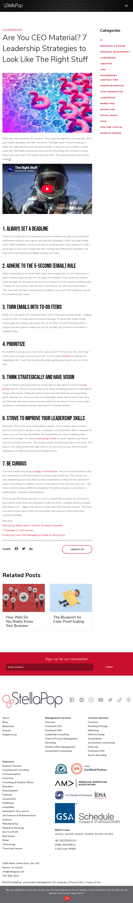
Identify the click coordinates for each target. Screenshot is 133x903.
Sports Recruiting (97, 755)
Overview (50, 722)
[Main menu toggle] (126, 5)
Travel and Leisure (12, 848)
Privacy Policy (76, 882)
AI (101, 40)
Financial (7, 794)
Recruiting (107, 109)
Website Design (110, 133)
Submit (109, 667)
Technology (8, 844)
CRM (102, 69)
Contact (6, 730)
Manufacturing (10, 823)
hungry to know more (45, 471)
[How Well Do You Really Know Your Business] (24, 597)
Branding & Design (112, 46)
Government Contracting (58, 751)
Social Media (108, 115)
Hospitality (8, 807)
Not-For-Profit (10, 832)
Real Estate (8, 836)
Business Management (115, 52)
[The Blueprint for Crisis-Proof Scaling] (71, 597)
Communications (11, 774)
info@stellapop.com (13, 871)
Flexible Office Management (60, 746)
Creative (106, 63)
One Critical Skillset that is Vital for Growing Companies (32, 525)
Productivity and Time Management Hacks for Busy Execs (33, 535)
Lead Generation (111, 91)
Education (7, 786)
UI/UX (103, 121)
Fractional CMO (53, 730)
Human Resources (112, 85)
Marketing (107, 103)
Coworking (107, 58)
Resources (8, 726)
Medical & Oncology (13, 827)
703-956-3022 (10, 875)
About (5, 717)
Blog (5, 722)
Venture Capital (111, 127)
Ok (67, 898)
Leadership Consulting (57, 734)
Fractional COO (53, 726)
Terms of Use (93, 882)
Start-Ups (93, 746)
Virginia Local (9, 734)
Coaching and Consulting (15, 769)
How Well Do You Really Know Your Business (19, 621)
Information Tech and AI (15, 811)
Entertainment (10, 790)
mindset (66, 356)
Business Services (11, 765)
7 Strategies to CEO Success (17, 530)
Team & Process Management (61, 738)
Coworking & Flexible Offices (17, 782)
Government (9, 798)
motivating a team (46, 438)
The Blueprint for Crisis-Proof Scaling (68, 619)
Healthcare (8, 803)
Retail (5, 840)
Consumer (7, 778)
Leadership (12, 30)
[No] (129, 894)
